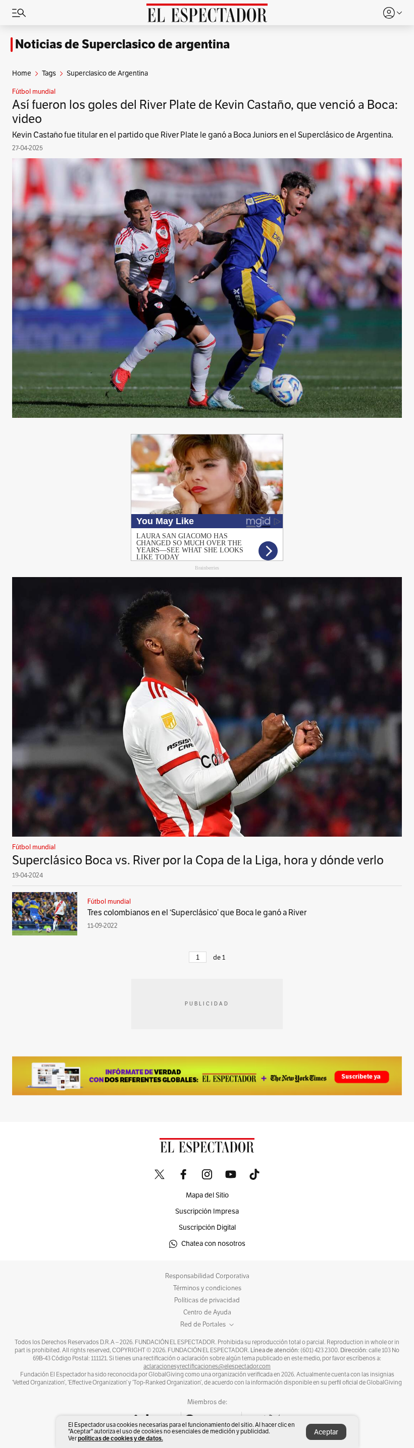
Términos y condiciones (207, 1288)
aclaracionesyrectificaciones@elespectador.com (207, 1366)
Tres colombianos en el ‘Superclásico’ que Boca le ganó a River (196, 913)
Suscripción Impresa (207, 1211)
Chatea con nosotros (213, 1243)
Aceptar (326, 1432)
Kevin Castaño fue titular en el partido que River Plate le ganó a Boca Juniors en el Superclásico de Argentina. (202, 135)
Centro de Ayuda (207, 1312)
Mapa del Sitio (207, 1195)
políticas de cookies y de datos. (120, 1438)
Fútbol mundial (34, 92)
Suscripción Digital (207, 1227)
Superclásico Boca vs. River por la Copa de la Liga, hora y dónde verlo (198, 860)
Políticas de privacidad (207, 1300)
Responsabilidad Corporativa (207, 1276)
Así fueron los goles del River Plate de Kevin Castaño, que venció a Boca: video (205, 112)
